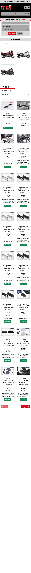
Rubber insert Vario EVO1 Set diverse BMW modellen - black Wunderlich (23, 306)
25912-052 (23, 263)
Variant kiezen (8, 128)
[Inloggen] (25, 7)
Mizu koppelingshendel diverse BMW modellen (7, 116)
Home (5, 43)
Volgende (25, 407)
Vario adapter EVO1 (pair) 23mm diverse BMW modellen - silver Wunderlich (8, 189)
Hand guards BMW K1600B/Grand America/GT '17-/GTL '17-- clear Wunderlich (23, 383)
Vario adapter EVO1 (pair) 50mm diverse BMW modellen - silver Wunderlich (8, 267)
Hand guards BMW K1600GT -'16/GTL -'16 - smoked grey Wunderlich (8, 383)
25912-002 (23, 185)
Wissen (20, 33)
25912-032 (23, 224)
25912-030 (7, 224)
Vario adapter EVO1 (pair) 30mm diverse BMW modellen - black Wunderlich (23, 228)
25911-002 (23, 146)
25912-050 (7, 263)
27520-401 (23, 339)
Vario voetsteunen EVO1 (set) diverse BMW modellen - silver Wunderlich (8, 150)
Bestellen (7, 167)
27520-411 (23, 378)
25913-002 (23, 302)
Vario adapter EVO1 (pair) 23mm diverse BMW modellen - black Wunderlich (23, 189)
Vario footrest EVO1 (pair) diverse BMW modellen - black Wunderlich (23, 150)
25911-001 (7, 146)
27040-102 (7, 339)
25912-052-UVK (7, 302)
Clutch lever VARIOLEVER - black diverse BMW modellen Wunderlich (23, 118)
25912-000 (7, 185)
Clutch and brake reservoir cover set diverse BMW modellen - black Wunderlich (8, 344)
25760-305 (23, 113)
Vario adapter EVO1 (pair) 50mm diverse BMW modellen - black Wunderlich (23, 267)
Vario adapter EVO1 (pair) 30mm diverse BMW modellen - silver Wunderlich (8, 228)
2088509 (8, 113)
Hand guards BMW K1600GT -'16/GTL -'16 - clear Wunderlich (23, 343)
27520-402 (7, 378)
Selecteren (12, 33)
